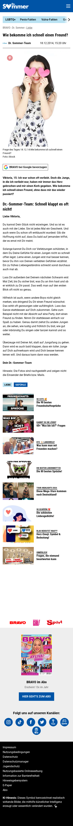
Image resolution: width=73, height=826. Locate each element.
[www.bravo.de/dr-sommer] (16, 6)
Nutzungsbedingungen (16, 752)
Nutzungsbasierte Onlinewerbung (22, 771)
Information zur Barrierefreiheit (21, 775)
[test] (53, 722)
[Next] (67, 19)
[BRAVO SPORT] (55, 622)
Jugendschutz (11, 766)
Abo (5, 790)
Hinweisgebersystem (15, 780)
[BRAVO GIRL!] (36, 622)
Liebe (29, 27)
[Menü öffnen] (68, 6)
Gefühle (20, 384)
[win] (36, 730)
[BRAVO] (17, 622)
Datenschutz (10, 756)
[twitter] (42, 722)
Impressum (9, 747)
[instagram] (8, 722)
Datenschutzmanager (16, 761)
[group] (35, 19)
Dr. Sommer (18, 27)
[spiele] (64, 722)
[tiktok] (19, 722)
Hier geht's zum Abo (36, 696)
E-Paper (7, 785)
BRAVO (6, 27)
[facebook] (31, 722)
